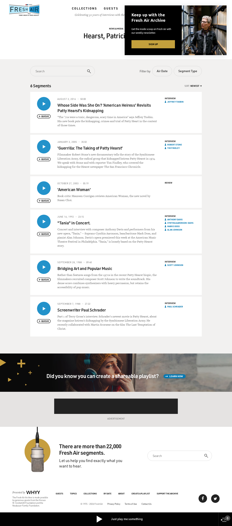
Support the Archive (167, 493)
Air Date (162, 71)
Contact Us (146, 503)
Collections (84, 8)
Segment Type (187, 71)
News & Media (116, 28)
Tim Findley (173, 148)
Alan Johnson (174, 229)
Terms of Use (131, 503)
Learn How (176, 376)
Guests (111, 8)
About (121, 493)
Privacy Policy (113, 503)
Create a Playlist (140, 493)
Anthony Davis (175, 219)
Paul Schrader (175, 306)
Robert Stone (174, 144)
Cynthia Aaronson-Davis (180, 222)
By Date (107, 493)
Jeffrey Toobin (175, 101)
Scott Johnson (175, 265)
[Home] (24, 10)
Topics (73, 493)
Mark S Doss (173, 226)
